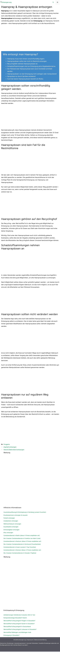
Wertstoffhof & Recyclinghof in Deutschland (17, 626)
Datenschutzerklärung (40, 639)
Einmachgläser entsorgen (11, 529)
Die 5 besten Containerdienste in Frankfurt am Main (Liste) (22, 538)
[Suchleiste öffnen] (53, 2)
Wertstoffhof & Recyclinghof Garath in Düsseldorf (19, 623)
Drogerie (7, 444)
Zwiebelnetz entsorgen (11, 521)
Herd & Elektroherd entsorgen (14, 450)
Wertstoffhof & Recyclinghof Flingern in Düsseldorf (19, 620)
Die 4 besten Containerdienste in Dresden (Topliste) (20, 553)
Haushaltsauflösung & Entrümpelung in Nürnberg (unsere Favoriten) (25, 512)
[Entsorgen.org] (5, 2)
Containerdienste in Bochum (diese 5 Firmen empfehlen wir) (22, 541)
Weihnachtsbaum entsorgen (12, 524)
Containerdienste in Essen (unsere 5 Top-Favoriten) (20, 547)
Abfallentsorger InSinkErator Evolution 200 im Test (19, 615)
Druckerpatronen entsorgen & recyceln (16, 515)
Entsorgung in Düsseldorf (11, 635)
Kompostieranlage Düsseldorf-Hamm (15, 618)
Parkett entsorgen (9, 518)
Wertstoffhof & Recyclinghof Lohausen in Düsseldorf (20, 629)
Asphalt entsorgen (10, 447)
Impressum (30, 639)
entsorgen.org (22, 639)
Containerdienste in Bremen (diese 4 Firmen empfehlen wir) (22, 550)
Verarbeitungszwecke (19, 643)
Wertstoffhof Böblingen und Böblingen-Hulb (17, 632)
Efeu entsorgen (8, 532)
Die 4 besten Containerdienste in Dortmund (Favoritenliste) (22, 544)
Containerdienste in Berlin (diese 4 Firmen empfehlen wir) (22, 535)
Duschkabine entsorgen (11, 527)
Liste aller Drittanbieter (32, 643)
